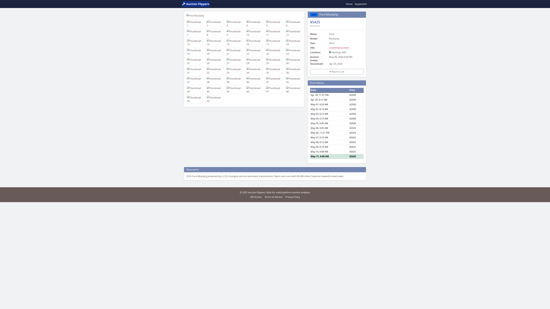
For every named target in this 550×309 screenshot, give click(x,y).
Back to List (337, 71)
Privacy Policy (292, 197)
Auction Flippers (197, 4)
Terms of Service (273, 197)
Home (349, 4)
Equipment (361, 4)
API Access (256, 197)
